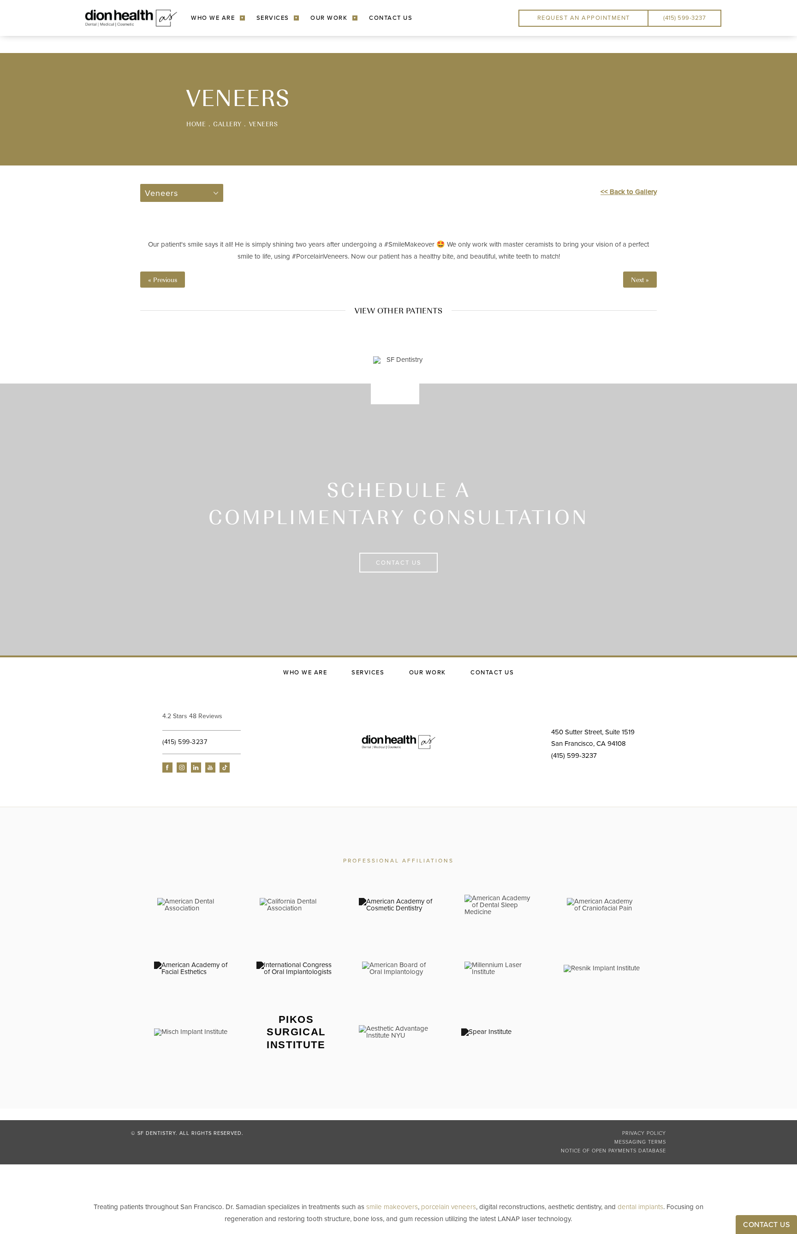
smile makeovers (392, 1207)
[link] (220, 716)
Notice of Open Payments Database (613, 1151)
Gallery (227, 123)
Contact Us (390, 18)
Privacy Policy (644, 1133)
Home (196, 123)
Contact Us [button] (766, 1224)
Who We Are (213, 18)
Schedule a (398, 503)
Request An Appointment (583, 18)
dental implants (640, 1207)
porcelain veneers (448, 1207)
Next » (640, 279)
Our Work (328, 18)
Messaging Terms (640, 1142)
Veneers (263, 123)
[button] (167, 767)
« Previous (162, 279)
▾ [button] (242, 18)
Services (272, 18)
